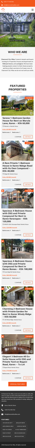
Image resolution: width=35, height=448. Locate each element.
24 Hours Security (8, 422)
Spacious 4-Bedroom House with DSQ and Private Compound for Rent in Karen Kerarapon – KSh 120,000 (17, 216)
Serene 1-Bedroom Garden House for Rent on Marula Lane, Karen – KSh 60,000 (16, 121)
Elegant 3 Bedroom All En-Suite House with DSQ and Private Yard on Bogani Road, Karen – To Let (17, 360)
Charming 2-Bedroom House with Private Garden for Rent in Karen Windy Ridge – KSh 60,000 (17, 313)
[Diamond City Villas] (2, 10)
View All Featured (17, 384)
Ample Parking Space (8, 426)
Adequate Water (20, 422)
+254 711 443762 (8, 1)
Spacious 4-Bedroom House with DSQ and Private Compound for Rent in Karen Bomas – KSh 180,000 (17, 265)
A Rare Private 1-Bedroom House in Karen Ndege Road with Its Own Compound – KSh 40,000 (17, 167)
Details (28, 137)
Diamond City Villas (8, 70)
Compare (18, 137)
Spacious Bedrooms (19, 433)
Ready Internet (7, 433)
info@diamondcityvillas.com (11, 5)
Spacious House (7, 436)
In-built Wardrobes (20, 429)
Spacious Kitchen (19, 436)
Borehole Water (21, 426)
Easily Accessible (7, 429)
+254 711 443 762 (10, 410)
